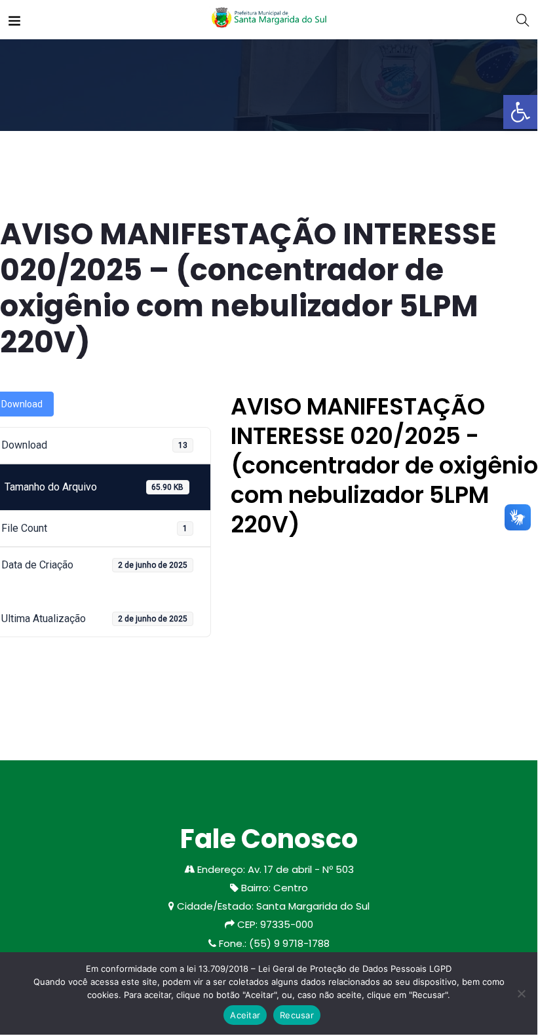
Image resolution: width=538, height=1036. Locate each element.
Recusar (297, 1015)
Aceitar (245, 1015)
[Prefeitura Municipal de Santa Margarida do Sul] (268, 19)
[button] (520, 112)
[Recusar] (521, 993)
